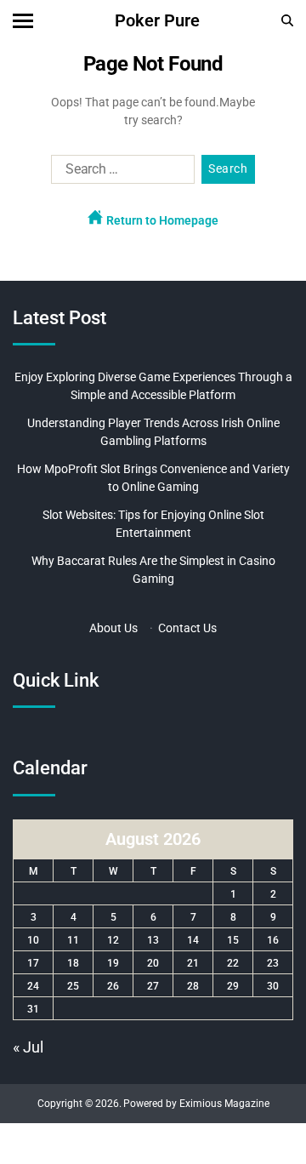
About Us (113, 628)
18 (73, 963)
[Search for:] (119, 173)
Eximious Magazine (224, 1104)
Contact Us (187, 628)
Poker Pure (157, 20)
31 (33, 1009)
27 (153, 986)
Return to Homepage (161, 220)
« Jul (28, 1047)
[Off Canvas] (23, 21)
